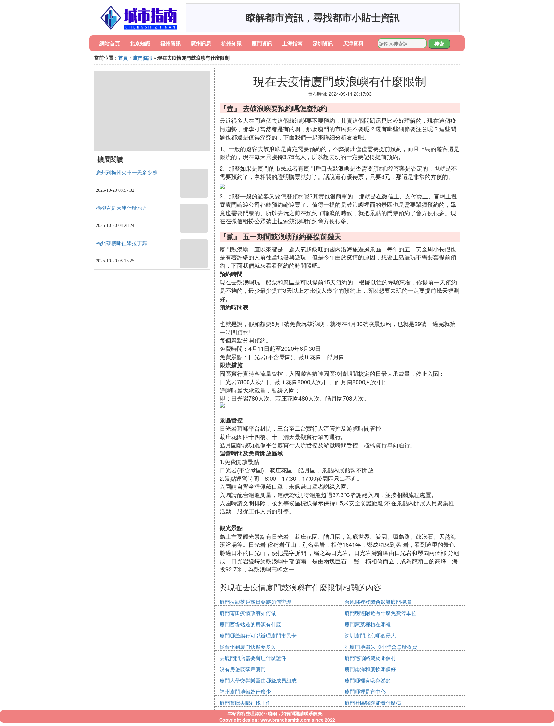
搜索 (439, 43)
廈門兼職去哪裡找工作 (245, 702)
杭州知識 (231, 43)
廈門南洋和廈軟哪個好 (370, 669)
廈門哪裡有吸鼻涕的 (368, 680)
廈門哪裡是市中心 (365, 691)
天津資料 (353, 43)
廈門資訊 (262, 43)
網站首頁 (109, 43)
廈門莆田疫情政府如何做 (248, 613)
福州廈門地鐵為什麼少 (245, 691)
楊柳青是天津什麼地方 (121, 208)
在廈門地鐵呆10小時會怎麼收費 (381, 646)
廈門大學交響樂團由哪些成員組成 (258, 680)
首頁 (123, 57)
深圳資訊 (323, 43)
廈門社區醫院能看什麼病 (373, 702)
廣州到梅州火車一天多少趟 (126, 172)
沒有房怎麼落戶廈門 (243, 669)
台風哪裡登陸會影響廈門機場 (378, 601)
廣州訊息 (201, 43)
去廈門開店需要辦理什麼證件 (253, 658)
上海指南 (292, 43)
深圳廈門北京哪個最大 (370, 635)
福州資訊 (170, 43)
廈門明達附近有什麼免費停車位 (380, 613)
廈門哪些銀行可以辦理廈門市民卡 (258, 635)
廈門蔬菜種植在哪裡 (368, 624)
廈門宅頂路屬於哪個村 (370, 658)
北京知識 (140, 43)
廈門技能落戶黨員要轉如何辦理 (255, 601)
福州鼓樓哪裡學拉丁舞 (121, 243)
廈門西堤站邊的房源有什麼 (250, 624)
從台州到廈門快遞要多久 (248, 646)
